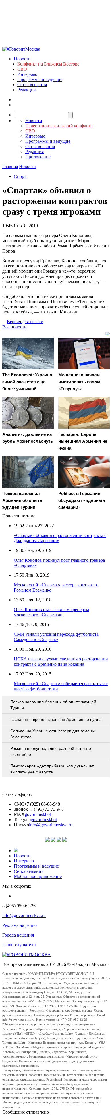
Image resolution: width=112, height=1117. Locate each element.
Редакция (26, 89)
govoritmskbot (38, 814)
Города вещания (18, 935)
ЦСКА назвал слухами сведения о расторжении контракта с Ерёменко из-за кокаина (61, 661)
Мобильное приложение (38, 876)
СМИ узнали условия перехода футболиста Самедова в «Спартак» (56, 637)
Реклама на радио (19, 925)
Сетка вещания (32, 84)
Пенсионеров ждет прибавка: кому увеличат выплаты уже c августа (52, 769)
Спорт (20, 176)
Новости (22, 58)
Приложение (38, 156)
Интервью (27, 74)
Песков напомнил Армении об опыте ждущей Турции (53, 705)
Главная (10, 166)
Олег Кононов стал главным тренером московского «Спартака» (51, 612)
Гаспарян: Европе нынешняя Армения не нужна (56, 719)
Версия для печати (25, 321)
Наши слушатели (19, 944)
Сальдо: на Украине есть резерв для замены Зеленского (52, 734)
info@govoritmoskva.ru (50, 824)
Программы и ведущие (39, 79)
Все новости (14, 326)
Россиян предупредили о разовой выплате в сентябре (50, 751)
